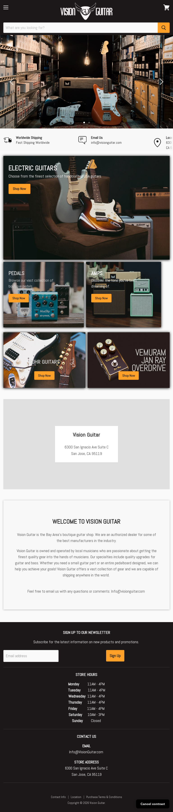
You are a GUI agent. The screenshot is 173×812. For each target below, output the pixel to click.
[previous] (12, 81)
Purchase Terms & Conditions (104, 797)
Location (76, 797)
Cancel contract (153, 804)
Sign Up (115, 655)
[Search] (164, 27)
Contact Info (58, 797)
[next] (160, 81)
